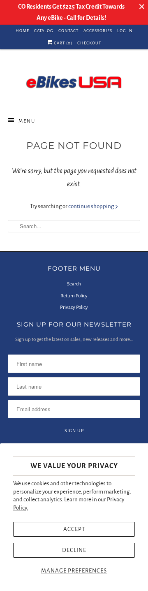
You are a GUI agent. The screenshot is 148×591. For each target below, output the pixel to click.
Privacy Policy (74, 307)
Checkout (89, 43)
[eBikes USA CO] (74, 82)
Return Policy (74, 296)
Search (74, 284)
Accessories (97, 30)
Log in (125, 30)
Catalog (43, 30)
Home (22, 30)
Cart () (62, 43)
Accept (74, 529)
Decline (74, 550)
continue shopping (91, 206)
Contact (68, 30)
